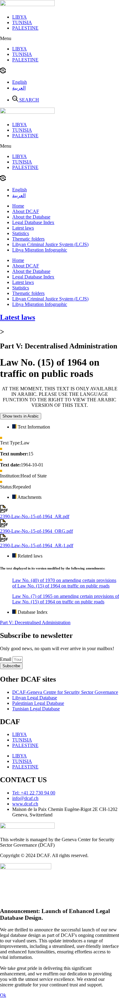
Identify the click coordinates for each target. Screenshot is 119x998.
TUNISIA (22, 22)
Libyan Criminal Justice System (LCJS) (50, 244)
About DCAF (25, 211)
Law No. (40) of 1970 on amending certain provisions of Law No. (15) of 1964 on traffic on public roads (64, 583)
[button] (59, 38)
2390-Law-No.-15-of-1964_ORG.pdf (36, 531)
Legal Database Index (33, 222)
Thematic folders (28, 238)
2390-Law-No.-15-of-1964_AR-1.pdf (36, 545)
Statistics (20, 233)
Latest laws (23, 227)
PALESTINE (25, 28)
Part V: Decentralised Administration (35, 622)
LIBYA (19, 17)
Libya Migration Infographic (39, 249)
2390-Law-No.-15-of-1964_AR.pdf (34, 516)
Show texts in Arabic (20, 416)
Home (18, 205)
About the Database (31, 216)
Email (6, 659)
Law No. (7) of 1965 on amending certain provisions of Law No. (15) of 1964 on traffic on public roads (65, 599)
